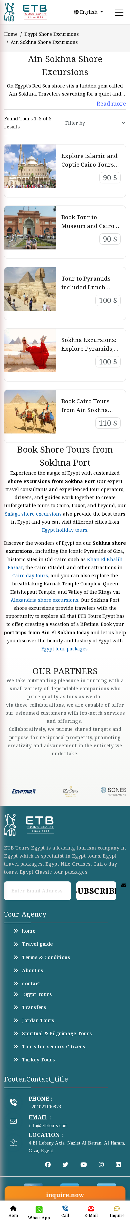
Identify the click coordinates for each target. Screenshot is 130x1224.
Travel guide (37, 944)
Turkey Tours (38, 1059)
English (89, 12)
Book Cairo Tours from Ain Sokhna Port (85, 409)
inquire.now (65, 1195)
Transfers (34, 1007)
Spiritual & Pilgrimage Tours (57, 1033)
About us (32, 970)
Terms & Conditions (46, 957)
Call (65, 1215)
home (28, 931)
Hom (13, 1215)
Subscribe (96, 890)
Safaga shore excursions (33, 514)
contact (31, 983)
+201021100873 (45, 1106)
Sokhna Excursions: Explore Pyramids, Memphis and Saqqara (88, 352)
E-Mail (91, 1215)
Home (11, 34)
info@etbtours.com (48, 1125)
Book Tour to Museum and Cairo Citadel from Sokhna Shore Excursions (90, 230)
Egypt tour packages (64, 648)
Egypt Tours (37, 994)
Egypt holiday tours (64, 530)
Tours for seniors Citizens (53, 1046)
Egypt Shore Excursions (51, 34)
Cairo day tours (30, 575)
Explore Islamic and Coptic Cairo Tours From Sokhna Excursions (89, 168)
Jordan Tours (38, 1020)
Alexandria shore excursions (44, 600)
